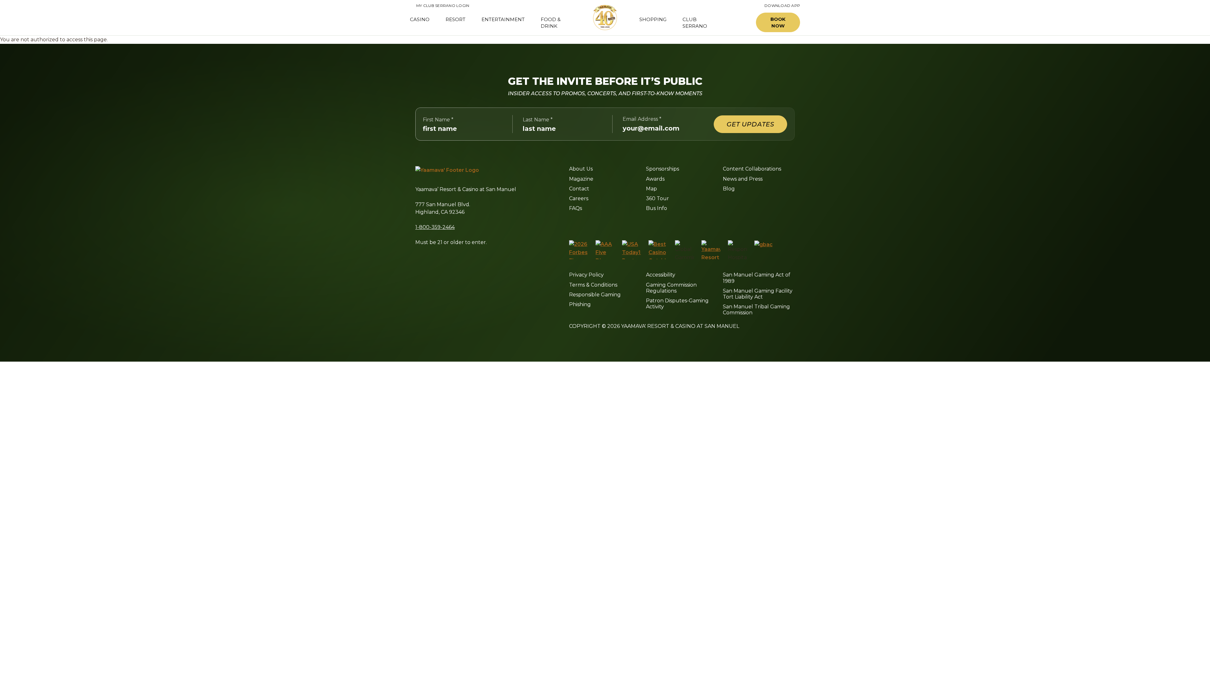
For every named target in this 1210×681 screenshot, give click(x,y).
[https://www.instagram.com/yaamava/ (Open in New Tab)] (585, 224)
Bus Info (656, 208)
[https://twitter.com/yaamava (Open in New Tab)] (614, 224)
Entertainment (503, 19)
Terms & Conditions (593, 285)
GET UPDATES (750, 124)
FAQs (575, 208)
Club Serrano (695, 22)
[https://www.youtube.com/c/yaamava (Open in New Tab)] (629, 224)
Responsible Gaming (595, 295)
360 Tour (657, 198)
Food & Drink (551, 22)
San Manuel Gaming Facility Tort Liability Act (757, 294)
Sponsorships (662, 169)
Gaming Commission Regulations (671, 288)
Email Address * (642, 119)
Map (651, 189)
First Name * (438, 120)
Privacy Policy (586, 275)
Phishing (580, 304)
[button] (736, 22)
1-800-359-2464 (435, 227)
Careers (578, 198)
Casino (419, 19)
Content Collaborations (752, 169)
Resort (455, 19)
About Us (581, 169)
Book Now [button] (778, 22)
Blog (729, 189)
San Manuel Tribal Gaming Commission (756, 310)
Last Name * (538, 120)
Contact (579, 189)
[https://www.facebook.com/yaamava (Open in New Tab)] (571, 224)
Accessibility (660, 275)
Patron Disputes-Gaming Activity (677, 304)
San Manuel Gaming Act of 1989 (756, 278)
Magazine (581, 179)
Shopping (652, 19)
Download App (782, 5)
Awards (655, 179)
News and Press (743, 179)
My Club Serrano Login (439, 5)
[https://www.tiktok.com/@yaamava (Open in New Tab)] (644, 224)
